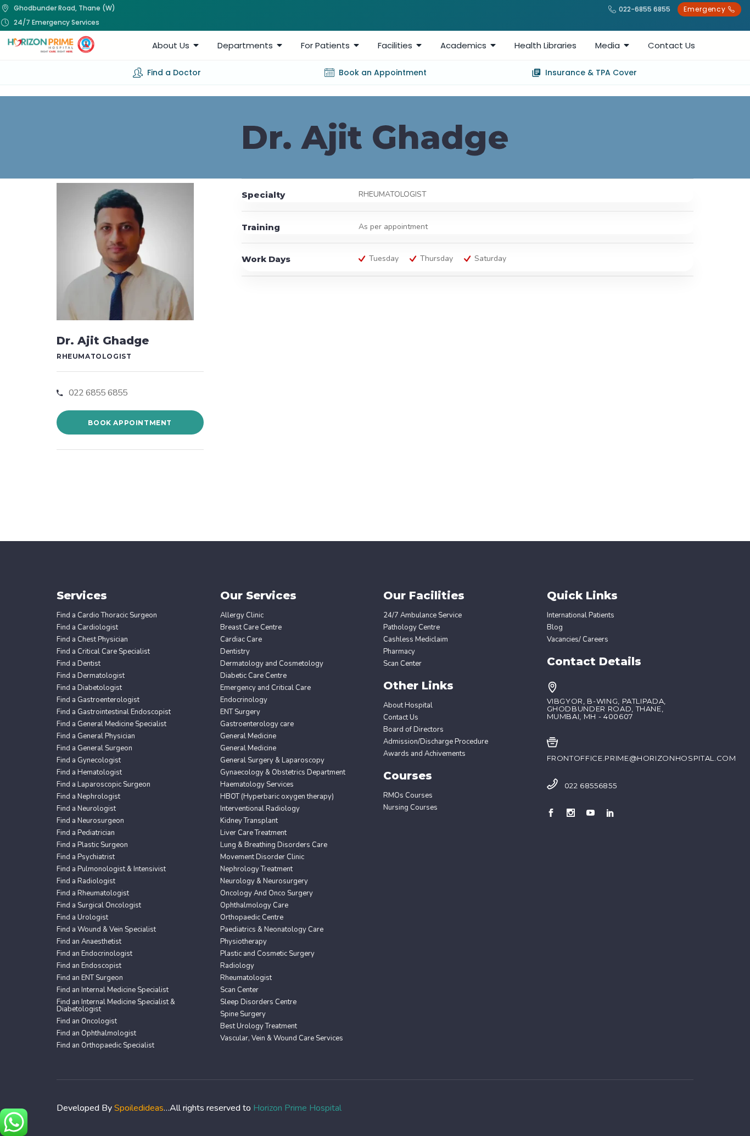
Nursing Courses (410, 807)
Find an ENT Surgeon (90, 978)
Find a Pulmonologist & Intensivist (111, 869)
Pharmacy (399, 651)
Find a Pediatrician (86, 833)
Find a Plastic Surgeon (92, 845)
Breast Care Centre (251, 627)
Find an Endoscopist (89, 966)
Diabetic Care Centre (253, 676)
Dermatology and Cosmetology (271, 663)
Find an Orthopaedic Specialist (105, 1045)
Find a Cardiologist (87, 627)
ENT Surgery (240, 712)
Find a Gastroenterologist (98, 700)
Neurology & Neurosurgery (264, 881)
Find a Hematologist (89, 772)
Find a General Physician (96, 736)
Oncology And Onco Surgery (266, 893)
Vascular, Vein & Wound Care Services (281, 1038)
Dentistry (235, 651)
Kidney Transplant (249, 821)
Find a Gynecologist (89, 760)
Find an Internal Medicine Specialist (113, 990)
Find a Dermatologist (91, 676)
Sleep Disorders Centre (258, 1002)
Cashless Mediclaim (415, 639)
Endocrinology (243, 700)
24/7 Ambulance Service (422, 615)
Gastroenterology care (257, 724)
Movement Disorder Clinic (262, 857)
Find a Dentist (78, 663)
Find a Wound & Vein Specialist (106, 929)
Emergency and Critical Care (265, 688)
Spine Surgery (243, 1014)
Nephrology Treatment (256, 869)
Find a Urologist (82, 917)
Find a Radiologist (86, 881)
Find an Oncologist (87, 1021)
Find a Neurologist (86, 808)
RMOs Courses (408, 795)
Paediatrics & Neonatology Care (271, 929)
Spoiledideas (139, 1108)
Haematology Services (257, 784)
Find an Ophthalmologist (96, 1033)
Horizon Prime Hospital (297, 1108)
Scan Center (239, 990)
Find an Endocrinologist (94, 953)
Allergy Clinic (242, 615)
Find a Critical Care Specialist (103, 651)
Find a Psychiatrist (86, 857)
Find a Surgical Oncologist (99, 905)
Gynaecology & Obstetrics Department (282, 772)
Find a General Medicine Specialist (111, 724)
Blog (555, 627)
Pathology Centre (411, 627)
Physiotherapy (243, 941)
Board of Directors (413, 729)
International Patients (580, 615)
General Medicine (248, 736)
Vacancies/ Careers (577, 639)
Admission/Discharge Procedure (435, 741)
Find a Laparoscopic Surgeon (103, 784)
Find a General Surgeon (94, 748)
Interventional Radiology (260, 808)
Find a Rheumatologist (93, 893)
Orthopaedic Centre (251, 917)
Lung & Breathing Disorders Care (273, 845)
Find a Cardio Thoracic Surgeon (107, 615)
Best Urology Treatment (258, 1026)
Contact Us (400, 717)
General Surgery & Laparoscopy (272, 760)
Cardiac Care (241, 639)
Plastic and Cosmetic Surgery (267, 953)
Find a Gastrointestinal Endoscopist (114, 712)
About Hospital (408, 705)
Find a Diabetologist (89, 688)
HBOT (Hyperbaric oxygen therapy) (277, 796)
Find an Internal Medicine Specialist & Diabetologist (116, 1006)
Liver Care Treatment (253, 833)
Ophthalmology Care (254, 905)
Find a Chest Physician (92, 639)
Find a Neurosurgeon (90, 821)
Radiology (237, 966)
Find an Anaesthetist (89, 941)
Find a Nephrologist (88, 796)
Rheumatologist (246, 978)
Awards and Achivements (424, 754)
